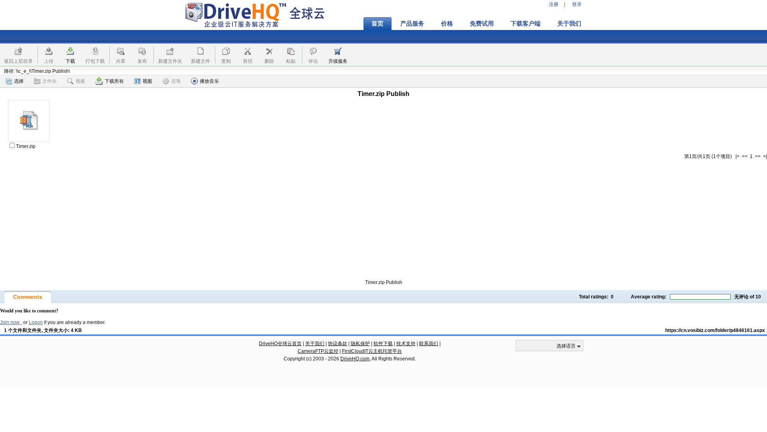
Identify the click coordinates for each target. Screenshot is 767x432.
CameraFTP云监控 (318, 351)
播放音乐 (209, 81)
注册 (553, 4)
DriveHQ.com (355, 359)
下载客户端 (525, 23)
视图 (147, 81)
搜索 (80, 81)
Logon (36, 322)
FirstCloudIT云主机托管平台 (372, 351)
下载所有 (114, 81)
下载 (70, 61)
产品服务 (412, 23)
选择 (19, 81)
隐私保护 (360, 343)
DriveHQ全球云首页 (280, 343)
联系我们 (428, 343)
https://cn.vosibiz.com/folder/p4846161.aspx (715, 330)
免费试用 (482, 23)
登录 (577, 4)
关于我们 (569, 23)
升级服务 (338, 61)
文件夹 (49, 81)
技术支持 (405, 343)
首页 (378, 23)
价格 (447, 23)
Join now (10, 322)
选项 (176, 81)
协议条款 (337, 343)
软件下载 (383, 343)
